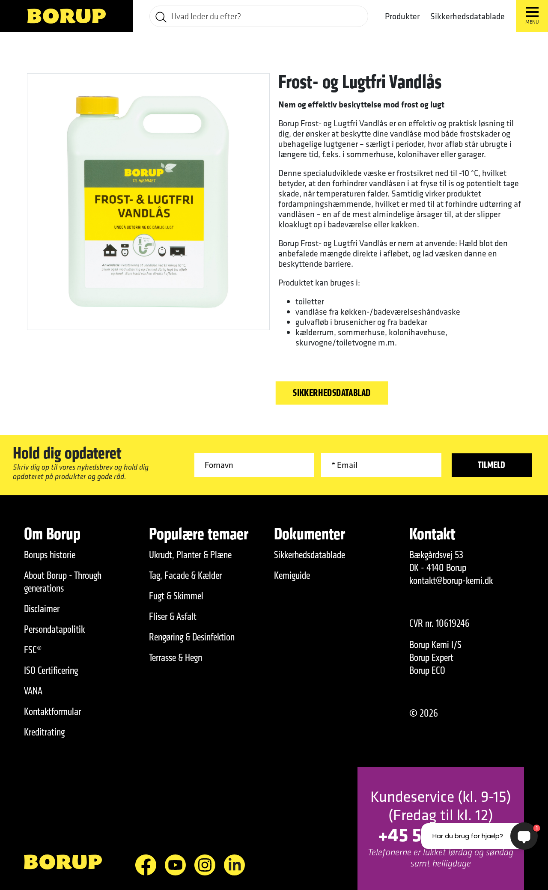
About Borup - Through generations (62, 582)
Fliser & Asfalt (173, 616)
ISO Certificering (51, 670)
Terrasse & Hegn (175, 657)
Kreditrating (44, 732)
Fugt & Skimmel (176, 595)
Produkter (402, 16)
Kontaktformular (52, 711)
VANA (33, 691)
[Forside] (66, 16)
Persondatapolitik (54, 629)
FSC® (33, 649)
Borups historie (49, 554)
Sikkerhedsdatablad (332, 393)
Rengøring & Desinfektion (192, 637)
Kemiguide (292, 575)
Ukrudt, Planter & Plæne (190, 554)
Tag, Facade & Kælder (185, 575)
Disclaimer (42, 608)
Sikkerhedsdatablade (467, 16)
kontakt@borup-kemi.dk (451, 580)
